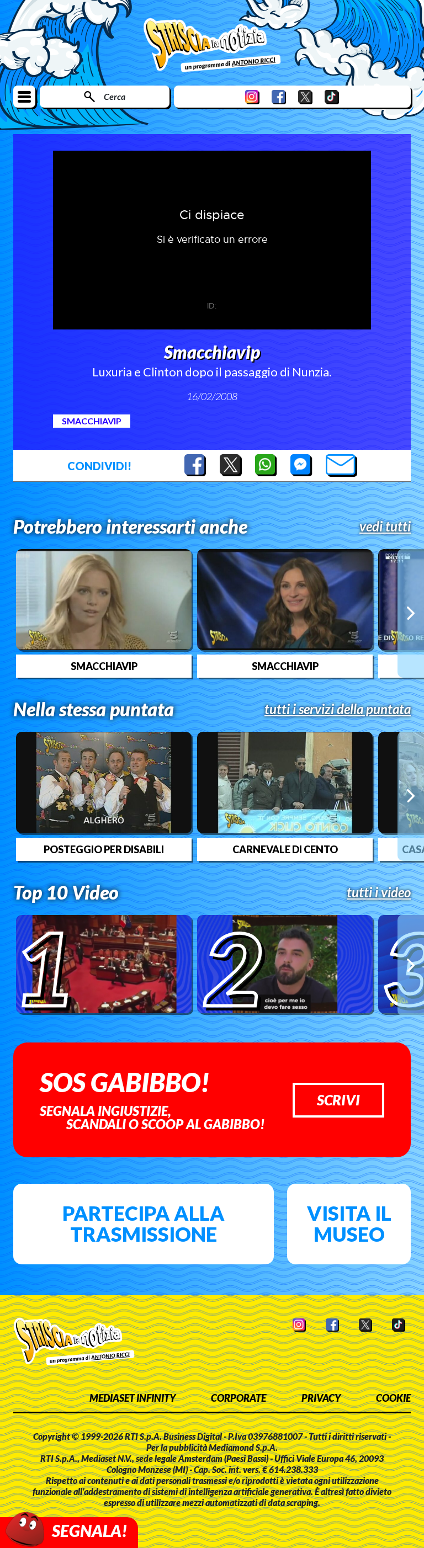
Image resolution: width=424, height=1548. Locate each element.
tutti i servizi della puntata (337, 709)
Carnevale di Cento (285, 849)
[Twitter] (305, 96)
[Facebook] (279, 96)
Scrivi (338, 1100)
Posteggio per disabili (104, 849)
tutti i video (379, 892)
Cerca (114, 96)
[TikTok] (332, 96)
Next (411, 613)
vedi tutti (385, 526)
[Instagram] (252, 96)
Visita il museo (349, 1223)
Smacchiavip (91, 421)
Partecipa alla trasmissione (143, 1223)
